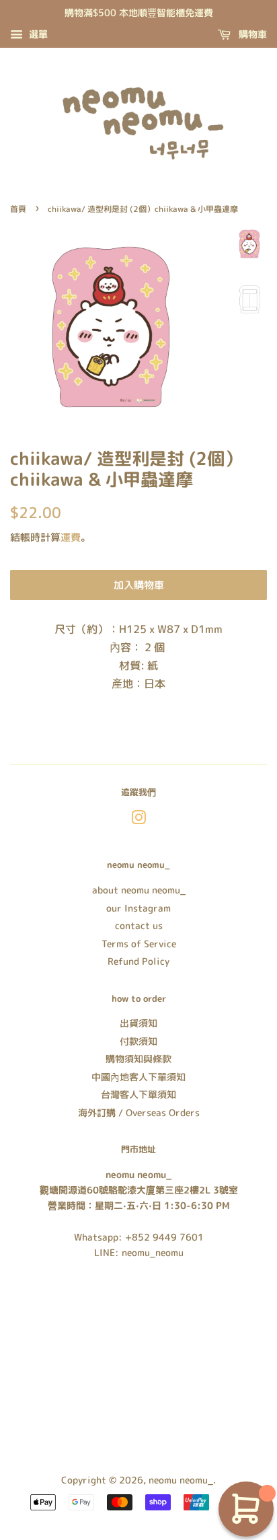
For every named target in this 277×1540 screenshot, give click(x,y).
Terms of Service (139, 943)
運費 (71, 537)
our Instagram (138, 908)
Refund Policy (138, 961)
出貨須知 (138, 1023)
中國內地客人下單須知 (138, 1076)
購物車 (251, 34)
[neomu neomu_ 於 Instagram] (138, 819)
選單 (37, 34)
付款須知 (138, 1041)
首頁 (18, 209)
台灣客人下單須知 (138, 1094)
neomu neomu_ (181, 1479)
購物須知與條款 (138, 1058)
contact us (139, 925)
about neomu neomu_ (139, 889)
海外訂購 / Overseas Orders (139, 1112)
